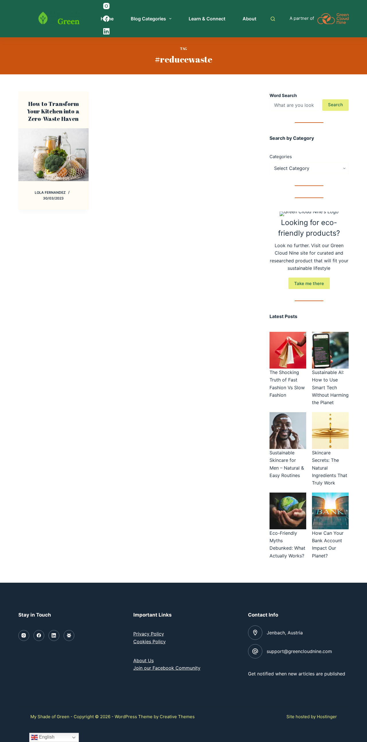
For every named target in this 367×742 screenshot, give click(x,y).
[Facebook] (39, 635)
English (46, 737)
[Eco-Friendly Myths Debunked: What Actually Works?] (288, 511)
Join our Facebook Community (166, 668)
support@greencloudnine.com (299, 651)
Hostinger (327, 716)
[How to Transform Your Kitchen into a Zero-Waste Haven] (53, 154)
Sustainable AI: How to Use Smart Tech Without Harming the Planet (330, 387)
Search (335, 104)
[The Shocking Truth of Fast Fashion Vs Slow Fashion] (288, 350)
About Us (143, 660)
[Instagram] (23, 635)
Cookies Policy (149, 641)
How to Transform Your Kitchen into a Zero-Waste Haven (53, 111)
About (249, 19)
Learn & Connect (207, 19)
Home (107, 19)
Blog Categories (148, 19)
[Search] (273, 19)
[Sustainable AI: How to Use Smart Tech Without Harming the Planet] (330, 350)
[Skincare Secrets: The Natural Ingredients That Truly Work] (330, 430)
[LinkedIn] (53, 635)
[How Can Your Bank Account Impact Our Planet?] (330, 511)
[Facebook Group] (69, 635)
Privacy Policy (148, 634)
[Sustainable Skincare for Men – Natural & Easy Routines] (288, 430)
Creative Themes (177, 716)
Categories (281, 156)
